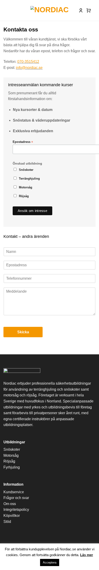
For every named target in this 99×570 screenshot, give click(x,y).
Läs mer (86, 555)
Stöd (7, 522)
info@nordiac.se (29, 68)
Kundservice (13, 492)
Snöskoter (26, 170)
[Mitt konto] (81, 10)
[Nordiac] (49, 10)
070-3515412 (28, 62)
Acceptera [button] (49, 562)
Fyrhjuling (11, 467)
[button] (6, 10)
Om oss (9, 504)
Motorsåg (25, 187)
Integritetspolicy (16, 510)
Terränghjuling (29, 178)
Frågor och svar (16, 498)
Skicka (23, 332)
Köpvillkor (11, 516)
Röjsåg (24, 196)
